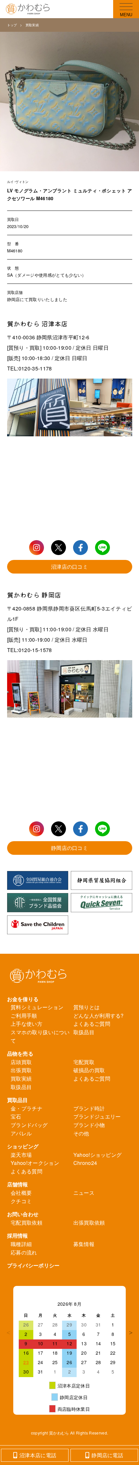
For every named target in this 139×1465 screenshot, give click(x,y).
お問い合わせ (23, 1214)
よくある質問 (26, 1171)
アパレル (21, 1133)
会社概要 (21, 1192)
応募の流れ (24, 1252)
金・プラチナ (26, 1108)
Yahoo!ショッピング (97, 1154)
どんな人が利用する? (98, 1015)
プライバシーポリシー (33, 1265)
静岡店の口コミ (69, 848)
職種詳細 (21, 1244)
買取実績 (32, 25)
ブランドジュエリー (97, 1116)
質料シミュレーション (37, 1007)
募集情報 (83, 1244)
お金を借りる (23, 999)
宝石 (16, 1116)
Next (130, 1332)
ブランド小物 (89, 1125)
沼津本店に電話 (37, 1455)
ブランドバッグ (29, 1125)
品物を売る (20, 1053)
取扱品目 (83, 1032)
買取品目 (17, 1100)
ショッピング (23, 1146)
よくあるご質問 (91, 1023)
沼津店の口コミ (69, 566)
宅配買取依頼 (26, 1222)
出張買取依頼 (89, 1222)
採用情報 (17, 1235)
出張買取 (21, 1070)
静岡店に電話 (107, 1455)
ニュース (83, 1192)
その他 (81, 1133)
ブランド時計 (89, 1108)
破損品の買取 (89, 1070)
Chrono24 (85, 1163)
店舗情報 (17, 1184)
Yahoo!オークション (35, 1163)
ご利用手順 (24, 1015)
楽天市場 (21, 1154)
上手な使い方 (26, 1023)
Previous (8, 1332)
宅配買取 (83, 1062)
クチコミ (21, 1201)
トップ (12, 25)
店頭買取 (21, 1062)
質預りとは (86, 1007)
